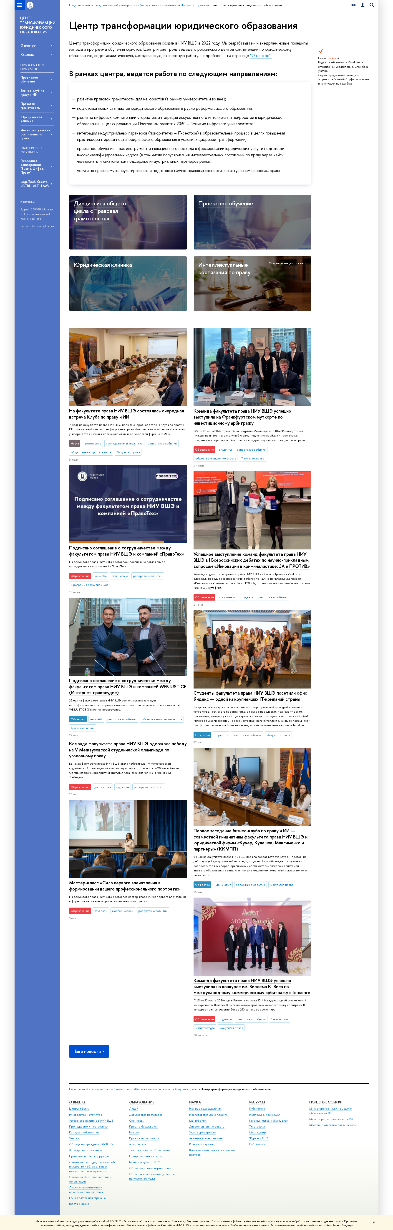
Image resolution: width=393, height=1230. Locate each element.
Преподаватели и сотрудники (88, 1126)
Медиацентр (257, 1132)
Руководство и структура (85, 1115)
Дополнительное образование (150, 1150)
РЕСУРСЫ (257, 1102)
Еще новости (88, 1051)
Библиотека (257, 1108)
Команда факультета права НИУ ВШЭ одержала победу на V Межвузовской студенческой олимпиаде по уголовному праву (128, 750)
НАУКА (195, 1102)
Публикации (257, 1144)
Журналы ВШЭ (259, 1138)
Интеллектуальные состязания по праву (35, 134)
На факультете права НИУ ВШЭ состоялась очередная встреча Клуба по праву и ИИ (126, 414)
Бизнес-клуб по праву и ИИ (32, 92)
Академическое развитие (206, 1138)
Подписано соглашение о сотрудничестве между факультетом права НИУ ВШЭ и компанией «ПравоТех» (126, 551)
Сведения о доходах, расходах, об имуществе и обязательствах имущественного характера (92, 1166)
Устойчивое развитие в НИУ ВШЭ (91, 1121)
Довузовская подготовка (145, 1115)
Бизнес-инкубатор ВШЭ (145, 1162)
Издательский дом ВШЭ (264, 1115)
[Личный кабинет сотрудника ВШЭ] (362, 5)
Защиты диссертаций (202, 1132)
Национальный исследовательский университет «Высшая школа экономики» (120, 1089)
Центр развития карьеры (145, 1156)
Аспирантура (137, 1144)
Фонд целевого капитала (85, 1150)
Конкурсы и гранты (201, 1144)
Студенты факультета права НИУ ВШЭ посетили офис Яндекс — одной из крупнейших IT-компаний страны (250, 696)
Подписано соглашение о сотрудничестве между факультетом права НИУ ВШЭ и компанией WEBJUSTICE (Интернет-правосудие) (127, 686)
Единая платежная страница (87, 1198)
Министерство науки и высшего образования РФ (330, 1111)
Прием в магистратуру (144, 1138)
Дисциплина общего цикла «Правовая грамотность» (100, 210)
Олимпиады (136, 1121)
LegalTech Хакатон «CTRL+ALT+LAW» (35, 184)
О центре (28, 45)
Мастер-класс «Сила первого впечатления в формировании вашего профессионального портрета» (124, 886)
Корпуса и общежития (84, 1132)
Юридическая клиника (31, 119)
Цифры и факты (79, 1108)
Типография (257, 1126)
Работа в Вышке (79, 1204)
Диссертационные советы (206, 1126)
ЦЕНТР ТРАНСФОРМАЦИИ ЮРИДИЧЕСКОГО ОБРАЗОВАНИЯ (37, 25)
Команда (27, 54)
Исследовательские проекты (208, 1115)
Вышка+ (134, 1132)
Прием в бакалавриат (143, 1126)
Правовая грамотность (30, 106)
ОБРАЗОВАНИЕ (141, 1102)
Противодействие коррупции (89, 1156)
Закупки (74, 1138)
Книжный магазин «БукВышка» (268, 1121)
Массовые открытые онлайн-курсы (332, 1125)
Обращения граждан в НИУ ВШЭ (91, 1144)
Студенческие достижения (287, 263)
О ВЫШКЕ (77, 1102)
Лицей (133, 1108)
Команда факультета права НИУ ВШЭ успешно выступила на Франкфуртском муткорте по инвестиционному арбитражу (242, 417)
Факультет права (185, 1089)
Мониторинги (198, 1121)
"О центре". (261, 55)
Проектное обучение (29, 79)
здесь (271, 1221)
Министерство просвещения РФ (331, 1119)
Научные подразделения (205, 1108)
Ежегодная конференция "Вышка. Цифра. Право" (32, 167)
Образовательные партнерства (150, 1168)
